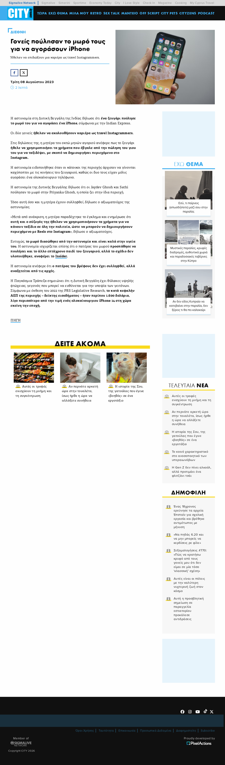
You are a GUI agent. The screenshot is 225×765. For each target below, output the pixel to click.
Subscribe (208, 731)
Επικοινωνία (127, 731)
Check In (149, 3)
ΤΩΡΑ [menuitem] (42, 13)
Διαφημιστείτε (186, 731)
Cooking (181, 3)
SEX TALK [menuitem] (111, 13)
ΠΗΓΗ (16, 321)
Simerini (64, 3)
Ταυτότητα (106, 731)
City (117, 3)
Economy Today (100, 3)
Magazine (165, 3)
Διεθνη (18, 32)
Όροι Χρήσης (85, 731)
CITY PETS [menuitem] (169, 13)
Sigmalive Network (22, 3)
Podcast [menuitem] (206, 13)
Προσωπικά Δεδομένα (155, 731)
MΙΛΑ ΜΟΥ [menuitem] (79, 13)
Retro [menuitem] (96, 13)
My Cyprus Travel (202, 3)
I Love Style (131, 3)
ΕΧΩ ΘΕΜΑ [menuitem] (58, 13)
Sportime (79, 3)
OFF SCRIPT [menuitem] (149, 13)
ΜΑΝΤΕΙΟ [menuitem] (129, 13)
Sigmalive (48, 3)
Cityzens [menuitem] (187, 13)
